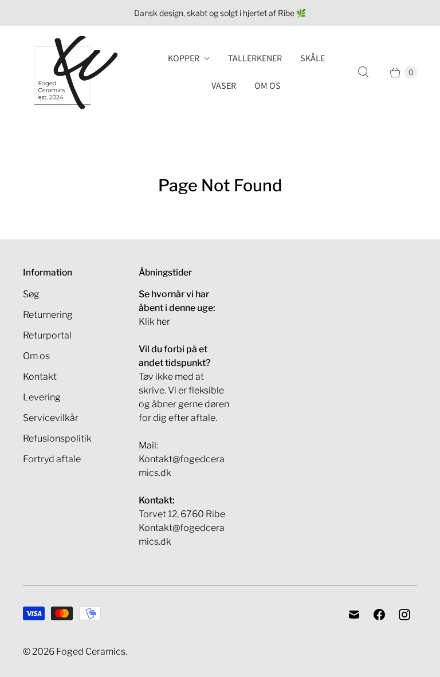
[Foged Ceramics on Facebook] (379, 614)
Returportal (47, 335)
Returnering (48, 314)
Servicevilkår (50, 417)
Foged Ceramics (90, 651)
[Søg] (363, 72)
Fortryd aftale (52, 459)
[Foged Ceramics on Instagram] (404, 614)
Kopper (183, 58)
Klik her (154, 321)
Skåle (312, 58)
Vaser (223, 86)
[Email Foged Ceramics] (354, 614)
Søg (31, 294)
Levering (42, 397)
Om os (267, 86)
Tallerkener (255, 58)
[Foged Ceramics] (76, 72)
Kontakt (40, 376)
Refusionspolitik (57, 438)
